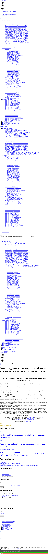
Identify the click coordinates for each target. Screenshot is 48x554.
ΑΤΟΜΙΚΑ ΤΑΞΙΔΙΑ (6, 48)
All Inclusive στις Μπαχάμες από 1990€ (12, 120)
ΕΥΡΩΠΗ (7, 49)
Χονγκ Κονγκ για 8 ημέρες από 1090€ (14, 96)
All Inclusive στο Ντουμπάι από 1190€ (12, 110)
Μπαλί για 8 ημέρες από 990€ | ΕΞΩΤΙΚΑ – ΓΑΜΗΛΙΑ (15, 27)
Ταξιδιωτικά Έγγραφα (6, 523)
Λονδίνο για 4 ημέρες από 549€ (13, 64)
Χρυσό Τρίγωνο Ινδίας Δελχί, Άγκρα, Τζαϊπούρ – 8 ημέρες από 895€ (17, 25)
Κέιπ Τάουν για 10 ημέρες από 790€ (14, 80)
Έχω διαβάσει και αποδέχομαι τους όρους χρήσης (10, 513)
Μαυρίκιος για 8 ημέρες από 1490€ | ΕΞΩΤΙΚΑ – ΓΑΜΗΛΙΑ (16, 36)
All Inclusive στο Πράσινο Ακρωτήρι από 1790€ (14, 118)
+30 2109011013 (5, 474)
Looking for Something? (4, 236)
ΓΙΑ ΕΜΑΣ (4, 15)
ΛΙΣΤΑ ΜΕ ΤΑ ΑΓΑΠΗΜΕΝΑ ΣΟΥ (9, 14)
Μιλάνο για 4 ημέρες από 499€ (13, 59)
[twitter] (3, 7)
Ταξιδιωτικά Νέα (3, 364)
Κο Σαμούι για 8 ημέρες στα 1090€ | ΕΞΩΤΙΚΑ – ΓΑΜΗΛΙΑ (16, 29)
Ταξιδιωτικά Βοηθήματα (6, 518)
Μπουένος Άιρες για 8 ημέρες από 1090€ (14, 90)
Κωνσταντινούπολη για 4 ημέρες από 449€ (15, 55)
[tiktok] (3, 9)
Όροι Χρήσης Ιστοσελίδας (7, 528)
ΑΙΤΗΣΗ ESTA (5, 520)
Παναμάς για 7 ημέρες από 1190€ (13, 83)
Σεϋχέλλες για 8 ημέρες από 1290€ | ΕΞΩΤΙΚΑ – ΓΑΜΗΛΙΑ (16, 33)
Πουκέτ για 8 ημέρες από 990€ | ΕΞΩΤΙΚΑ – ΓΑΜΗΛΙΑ (15, 28)
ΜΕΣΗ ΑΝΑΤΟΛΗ (8, 84)
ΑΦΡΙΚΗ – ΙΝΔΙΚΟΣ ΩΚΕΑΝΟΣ (11, 79)
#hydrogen (43, 417)
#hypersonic (31, 417)
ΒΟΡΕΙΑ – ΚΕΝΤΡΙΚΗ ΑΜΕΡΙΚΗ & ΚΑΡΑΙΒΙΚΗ (15, 82)
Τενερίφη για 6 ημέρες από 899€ (13, 73)
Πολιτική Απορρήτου (6, 527)
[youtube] (3, 8)
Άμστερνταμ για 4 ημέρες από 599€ (13, 65)
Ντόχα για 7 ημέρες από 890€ (12, 87)
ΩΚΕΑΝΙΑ (7, 97)
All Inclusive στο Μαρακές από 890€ (11, 101)
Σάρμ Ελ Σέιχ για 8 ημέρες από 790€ (11, 23)
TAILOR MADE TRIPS (7, 121)
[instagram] (3, 4)
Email (1, 482)
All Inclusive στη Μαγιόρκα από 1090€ (12, 107)
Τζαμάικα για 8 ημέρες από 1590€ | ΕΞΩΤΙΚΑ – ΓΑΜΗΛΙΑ (16, 37)
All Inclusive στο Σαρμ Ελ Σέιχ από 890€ (12, 102)
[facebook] (3, 2)
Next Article (2, 464)
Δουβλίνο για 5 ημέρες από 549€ (13, 62)
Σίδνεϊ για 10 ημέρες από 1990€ (13, 98)
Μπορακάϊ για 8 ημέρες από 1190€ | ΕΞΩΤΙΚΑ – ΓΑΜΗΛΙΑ (16, 32)
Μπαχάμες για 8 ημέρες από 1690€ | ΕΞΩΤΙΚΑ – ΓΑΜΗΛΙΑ (16, 38)
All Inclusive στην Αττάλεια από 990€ (12, 104)
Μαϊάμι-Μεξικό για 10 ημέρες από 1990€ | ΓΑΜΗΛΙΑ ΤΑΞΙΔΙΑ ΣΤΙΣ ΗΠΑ (21, 45)
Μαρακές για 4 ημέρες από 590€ (13, 81)
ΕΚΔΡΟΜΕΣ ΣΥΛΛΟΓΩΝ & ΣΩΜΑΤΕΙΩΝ (10, 123)
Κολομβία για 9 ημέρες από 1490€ (13, 89)
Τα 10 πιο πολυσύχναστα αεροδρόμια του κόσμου (10, 463)
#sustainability (32, 418)
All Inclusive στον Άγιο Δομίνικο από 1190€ (13, 109)
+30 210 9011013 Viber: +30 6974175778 (8, 11)
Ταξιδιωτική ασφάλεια (6, 525)
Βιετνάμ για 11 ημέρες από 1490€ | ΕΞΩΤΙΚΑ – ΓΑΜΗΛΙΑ (16, 34)
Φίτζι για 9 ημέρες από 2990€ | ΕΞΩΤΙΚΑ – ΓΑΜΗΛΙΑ (15, 41)
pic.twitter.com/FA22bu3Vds (30, 419)
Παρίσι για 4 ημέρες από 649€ (12, 71)
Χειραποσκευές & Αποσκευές (8, 522)
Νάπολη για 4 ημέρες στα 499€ (13, 60)
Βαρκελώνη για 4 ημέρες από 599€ (13, 66)
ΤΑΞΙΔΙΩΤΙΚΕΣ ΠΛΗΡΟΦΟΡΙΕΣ (9, 16)
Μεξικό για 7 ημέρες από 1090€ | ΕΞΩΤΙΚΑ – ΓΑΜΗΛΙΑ (16, 30)
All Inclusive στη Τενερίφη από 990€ (11, 105)
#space (28, 418)
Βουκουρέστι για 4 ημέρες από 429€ (14, 53)
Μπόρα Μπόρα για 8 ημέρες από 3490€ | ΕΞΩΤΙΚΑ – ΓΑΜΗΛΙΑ (17, 42)
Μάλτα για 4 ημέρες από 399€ (12, 51)
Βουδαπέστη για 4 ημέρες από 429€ (13, 52)
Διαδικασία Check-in (6, 524)
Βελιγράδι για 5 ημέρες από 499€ (13, 58)
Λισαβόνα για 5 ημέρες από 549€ (13, 63)
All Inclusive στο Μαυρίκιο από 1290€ (12, 112)
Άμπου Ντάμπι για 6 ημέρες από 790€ (14, 86)
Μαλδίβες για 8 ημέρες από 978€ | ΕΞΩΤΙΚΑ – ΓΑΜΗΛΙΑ (16, 26)
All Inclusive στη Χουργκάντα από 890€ (12, 103)
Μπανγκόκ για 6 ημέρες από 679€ (11, 21)
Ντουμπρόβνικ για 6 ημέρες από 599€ (14, 176)
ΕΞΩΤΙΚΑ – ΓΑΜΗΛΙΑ (7, 20)
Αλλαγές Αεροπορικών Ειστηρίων (8, 521)
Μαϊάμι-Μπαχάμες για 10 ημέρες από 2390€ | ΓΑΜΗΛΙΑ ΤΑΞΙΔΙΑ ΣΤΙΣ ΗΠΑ (22, 47)
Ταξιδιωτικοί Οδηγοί (6, 526)
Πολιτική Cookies (5, 529)
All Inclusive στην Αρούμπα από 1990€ (12, 119)
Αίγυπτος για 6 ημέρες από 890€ (13, 85)
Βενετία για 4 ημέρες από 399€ (13, 50)
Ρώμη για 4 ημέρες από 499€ (12, 61)
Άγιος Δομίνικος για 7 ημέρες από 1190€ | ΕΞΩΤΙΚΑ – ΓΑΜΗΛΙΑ (17, 31)
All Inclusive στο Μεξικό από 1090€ (11, 108)
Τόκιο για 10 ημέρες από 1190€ (13, 78)
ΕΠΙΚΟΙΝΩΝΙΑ (5, 124)
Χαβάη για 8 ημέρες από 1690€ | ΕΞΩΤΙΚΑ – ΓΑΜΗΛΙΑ (15, 39)
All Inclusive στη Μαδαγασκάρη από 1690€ (13, 117)
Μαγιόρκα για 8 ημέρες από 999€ (13, 74)
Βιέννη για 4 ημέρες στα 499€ (12, 57)
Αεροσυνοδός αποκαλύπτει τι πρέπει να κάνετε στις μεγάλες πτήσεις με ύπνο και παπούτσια (19, 465)
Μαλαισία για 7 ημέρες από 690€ (13, 94)
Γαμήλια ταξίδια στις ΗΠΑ (10, 43)
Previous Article (3, 462)
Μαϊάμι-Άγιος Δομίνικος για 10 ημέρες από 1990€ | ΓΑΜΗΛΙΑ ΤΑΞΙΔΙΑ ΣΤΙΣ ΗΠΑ (23, 44)
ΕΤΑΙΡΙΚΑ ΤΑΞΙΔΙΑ (6, 122)
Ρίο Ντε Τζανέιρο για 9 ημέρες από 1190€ (15, 92)
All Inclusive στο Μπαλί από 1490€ (11, 116)
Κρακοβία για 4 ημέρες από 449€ (13, 54)
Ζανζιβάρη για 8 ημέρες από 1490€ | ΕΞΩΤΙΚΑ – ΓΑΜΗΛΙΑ (16, 35)
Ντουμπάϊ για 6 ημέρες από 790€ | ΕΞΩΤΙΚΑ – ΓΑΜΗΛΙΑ (16, 22)
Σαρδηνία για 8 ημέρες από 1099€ (13, 76)
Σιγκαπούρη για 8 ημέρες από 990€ (13, 95)
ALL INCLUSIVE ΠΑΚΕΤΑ (8, 99)
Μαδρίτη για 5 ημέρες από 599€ (13, 67)
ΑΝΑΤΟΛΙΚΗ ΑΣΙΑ (9, 77)
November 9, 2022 (29, 421)
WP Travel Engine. (16, 548)
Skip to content (3, 0)
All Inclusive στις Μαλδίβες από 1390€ (12, 221)
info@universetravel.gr (4, 12)
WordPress (27, 548)
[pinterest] (3, 5)
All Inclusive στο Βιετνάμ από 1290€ (11, 111)
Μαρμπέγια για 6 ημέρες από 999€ (13, 75)
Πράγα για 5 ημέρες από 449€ (12, 56)
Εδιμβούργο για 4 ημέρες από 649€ (13, 70)
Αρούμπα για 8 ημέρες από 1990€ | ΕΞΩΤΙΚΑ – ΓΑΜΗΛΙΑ (16, 40)
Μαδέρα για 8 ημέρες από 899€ (13, 72)
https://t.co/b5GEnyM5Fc (20, 419)
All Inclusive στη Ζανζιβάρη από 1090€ (12, 106)
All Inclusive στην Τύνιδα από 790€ (11, 100)
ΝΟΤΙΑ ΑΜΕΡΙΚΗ (8, 88)
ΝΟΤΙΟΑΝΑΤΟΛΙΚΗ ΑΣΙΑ (10, 93)
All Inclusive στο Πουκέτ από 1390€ (11, 115)
